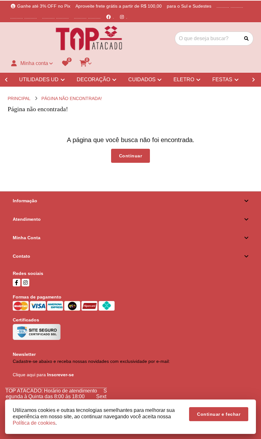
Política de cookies (34, 423)
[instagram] (25, 282)
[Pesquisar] (246, 38)
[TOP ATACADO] (89, 38)
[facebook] (16, 282)
